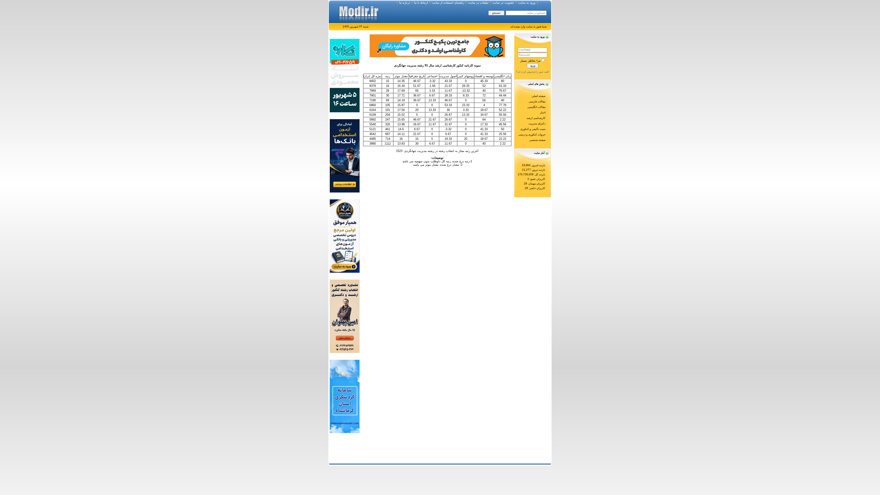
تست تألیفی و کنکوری (532, 129)
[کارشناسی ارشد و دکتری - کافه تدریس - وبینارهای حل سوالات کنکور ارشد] (437, 45)
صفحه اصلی (538, 96)
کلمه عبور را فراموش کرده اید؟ (532, 71)
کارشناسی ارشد (536, 118)
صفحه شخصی (537, 140)
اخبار (542, 112)
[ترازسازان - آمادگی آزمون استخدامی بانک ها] (345, 155)
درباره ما (404, 2)
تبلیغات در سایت (478, 2)
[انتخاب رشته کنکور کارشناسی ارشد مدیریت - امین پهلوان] (345, 316)
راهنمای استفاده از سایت (448, 2)
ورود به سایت (526, 2)
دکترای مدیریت (536, 123)
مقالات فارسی (537, 101)
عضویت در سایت (503, 2)
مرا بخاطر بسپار (530, 60)
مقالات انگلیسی (536, 107)
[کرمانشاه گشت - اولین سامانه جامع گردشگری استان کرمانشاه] (345, 396)
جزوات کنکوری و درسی (531, 134)
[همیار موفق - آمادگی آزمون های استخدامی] (345, 235)
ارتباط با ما (421, 2)
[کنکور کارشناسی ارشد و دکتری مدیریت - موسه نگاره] (345, 75)
